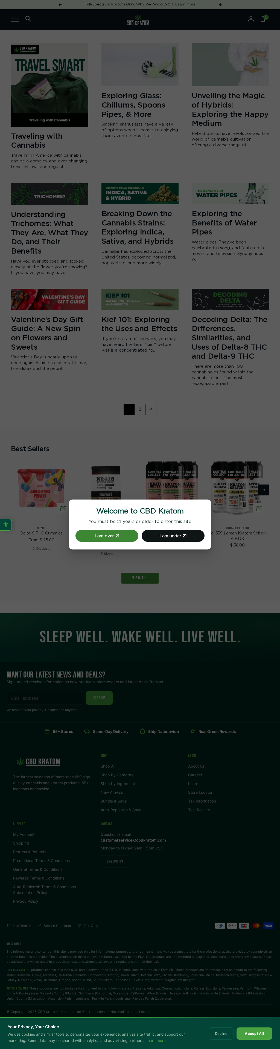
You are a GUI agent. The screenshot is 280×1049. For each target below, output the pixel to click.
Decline (221, 1033)
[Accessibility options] (6, 525)
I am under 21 (173, 536)
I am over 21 (107, 536)
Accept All (254, 1033)
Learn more (155, 1040)
